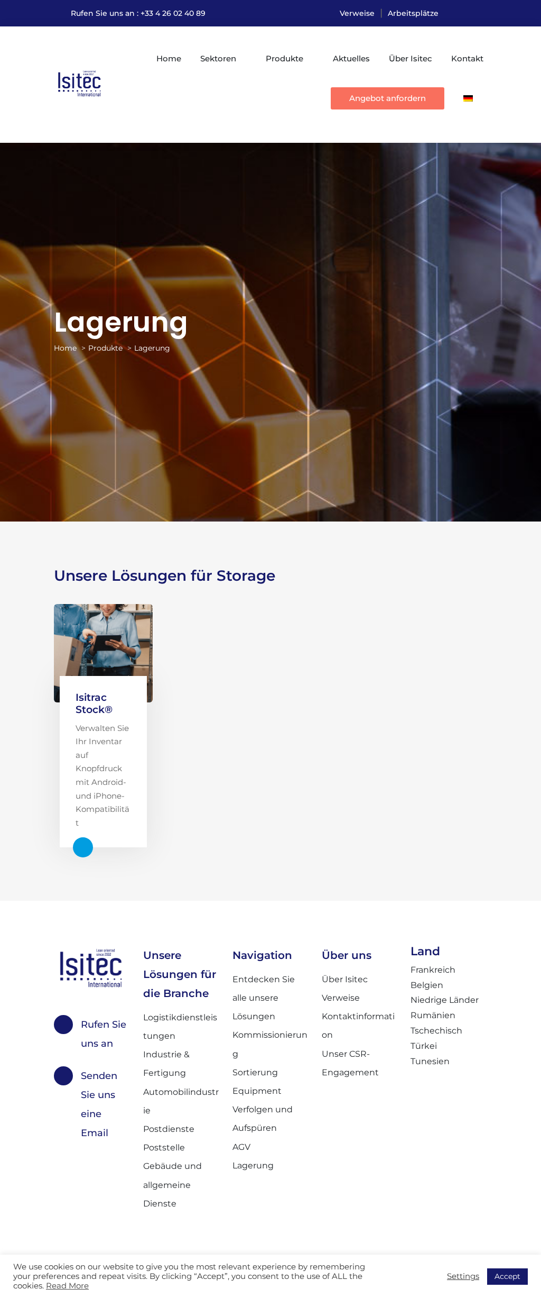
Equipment (257, 1091)
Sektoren (218, 58)
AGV (241, 1147)
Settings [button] (463, 1276)
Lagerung (253, 1165)
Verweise (357, 13)
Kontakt (467, 58)
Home (168, 58)
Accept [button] (507, 1276)
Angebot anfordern (387, 98)
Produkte (284, 58)
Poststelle (164, 1147)
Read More (67, 1286)
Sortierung (255, 1072)
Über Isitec (410, 58)
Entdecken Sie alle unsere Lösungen (263, 997)
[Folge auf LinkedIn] (478, 13)
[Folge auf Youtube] (457, 13)
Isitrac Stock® (94, 703)
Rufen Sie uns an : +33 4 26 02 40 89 (138, 13)
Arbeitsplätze (413, 13)
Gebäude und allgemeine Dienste (172, 1184)
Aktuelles (351, 58)
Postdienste (168, 1129)
